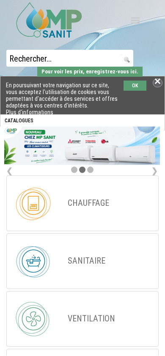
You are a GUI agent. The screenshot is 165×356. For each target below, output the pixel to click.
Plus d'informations (29, 112)
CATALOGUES (19, 121)
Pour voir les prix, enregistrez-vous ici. (89, 71)
